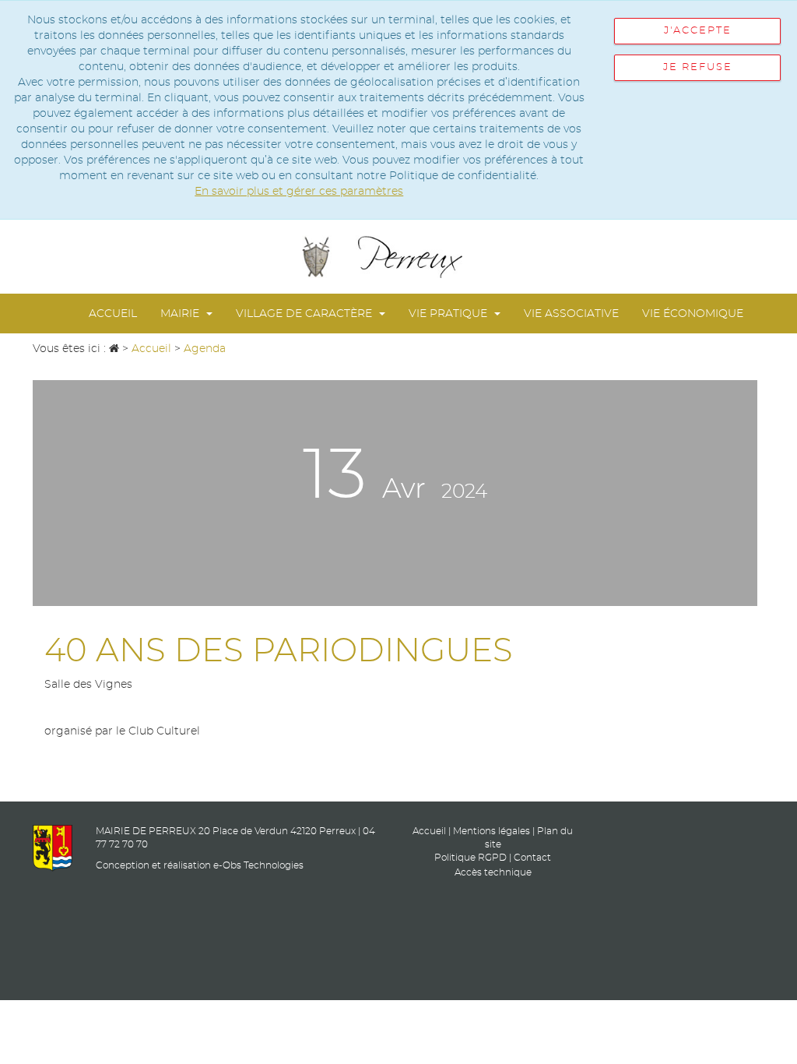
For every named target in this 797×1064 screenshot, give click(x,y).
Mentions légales (491, 831)
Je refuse (697, 67)
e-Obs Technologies (258, 865)
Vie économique (692, 313)
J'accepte (698, 31)
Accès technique (493, 872)
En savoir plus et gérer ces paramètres (299, 191)
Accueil (113, 313)
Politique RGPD (470, 857)
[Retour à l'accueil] (398, 256)
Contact (532, 857)
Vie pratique (449, 313)
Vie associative (571, 313)
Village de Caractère (305, 313)
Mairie (181, 313)
